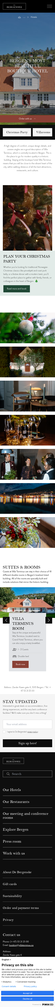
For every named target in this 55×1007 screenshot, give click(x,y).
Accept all (27, 993)
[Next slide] (48, 620)
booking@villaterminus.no (21, 945)
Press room (12, 841)
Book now (20, 664)
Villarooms (43, 132)
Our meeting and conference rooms (25, 815)
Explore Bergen (15, 829)
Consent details (9, 986)
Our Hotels (12, 789)
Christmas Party (17, 132)
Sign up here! (27, 743)
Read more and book (16, 288)
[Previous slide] (6, 620)
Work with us (14, 853)
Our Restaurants (16, 801)
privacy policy (33, 731)
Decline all (27, 999)
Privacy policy (30, 986)
